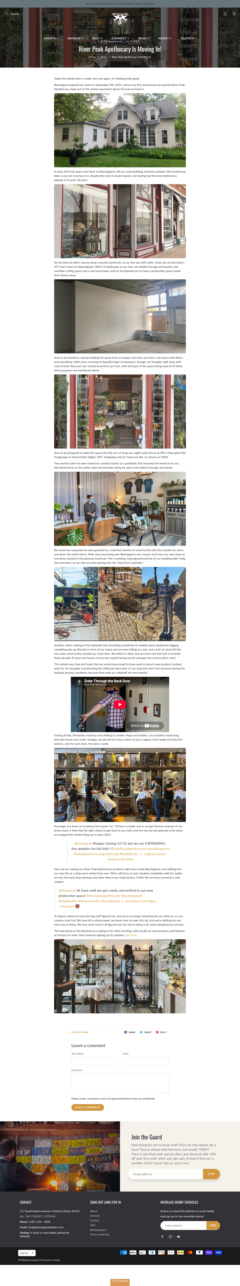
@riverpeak (83, 843)
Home (92, 56)
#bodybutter (68, 901)
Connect (120, 38)
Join (211, 1173)
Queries (188, 38)
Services (95, 1215)
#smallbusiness (158, 848)
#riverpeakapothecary (104, 895)
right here (131, 935)
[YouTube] (178, 1237)
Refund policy (98, 1229)
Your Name (77, 1053)
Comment (76, 1070)
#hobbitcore (129, 854)
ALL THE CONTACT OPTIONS (37, 1216)
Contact (94, 1220)
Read (142, 38)
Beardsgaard (33, 1260)
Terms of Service (99, 1234)
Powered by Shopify (51, 1260)
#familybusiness (86, 854)
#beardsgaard (131, 895)
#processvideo (90, 901)
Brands (74, 38)
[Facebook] (162, 1237)
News (104, 56)
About (164, 38)
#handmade (111, 901)
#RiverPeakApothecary (127, 848)
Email (125, 1053)
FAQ (92, 1225)
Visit (96, 38)
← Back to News (77, 1032)
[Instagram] (170, 1237)
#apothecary (109, 854)
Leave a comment (87, 1107)
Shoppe (50, 38)
